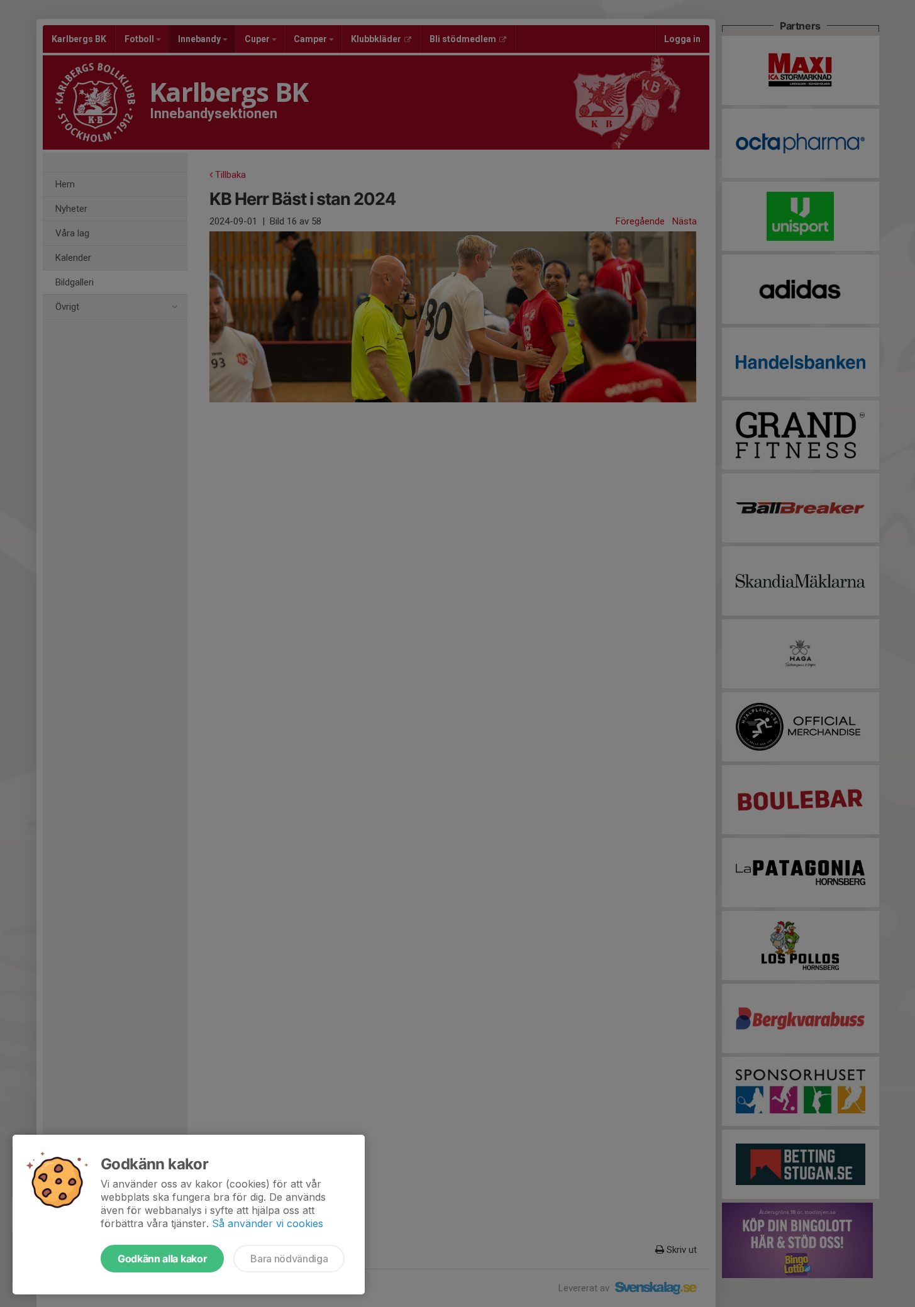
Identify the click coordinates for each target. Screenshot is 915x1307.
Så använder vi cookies (267, 1223)
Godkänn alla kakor (162, 1258)
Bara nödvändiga (289, 1258)
